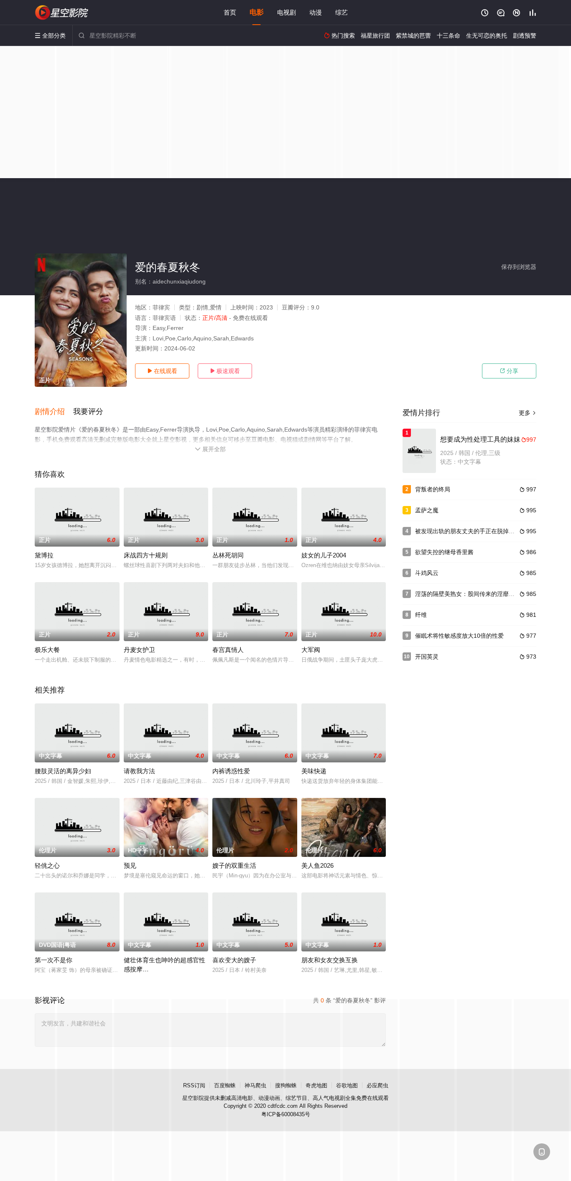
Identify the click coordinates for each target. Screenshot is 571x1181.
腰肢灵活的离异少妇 (63, 771)
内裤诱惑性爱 (231, 771)
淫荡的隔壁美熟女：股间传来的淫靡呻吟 (467, 593)
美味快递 (313, 771)
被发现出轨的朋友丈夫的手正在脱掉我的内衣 (473, 531)
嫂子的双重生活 (234, 865)
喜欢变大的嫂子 (234, 960)
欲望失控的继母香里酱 (444, 552)
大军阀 (310, 649)
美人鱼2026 (317, 865)
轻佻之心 (47, 865)
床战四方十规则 (146, 555)
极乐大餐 (47, 649)
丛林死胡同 (228, 555)
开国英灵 (426, 656)
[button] (54, 412)
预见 (130, 865)
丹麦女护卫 (139, 649)
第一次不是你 (53, 960)
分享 (509, 371)
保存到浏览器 (518, 266)
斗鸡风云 (426, 573)
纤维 (421, 614)
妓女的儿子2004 (323, 555)
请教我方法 (139, 771)
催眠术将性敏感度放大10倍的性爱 (459, 635)
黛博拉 (44, 555)
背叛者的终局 (432, 489)
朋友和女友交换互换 (329, 960)
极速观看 (225, 371)
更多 (527, 412)
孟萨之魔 (426, 510)
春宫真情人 (228, 649)
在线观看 (162, 371)
